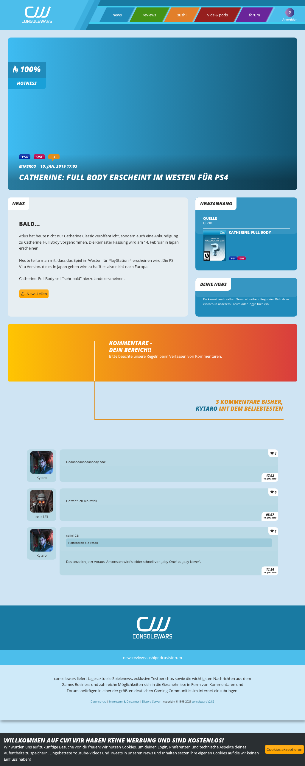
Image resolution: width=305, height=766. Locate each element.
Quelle (208, 223)
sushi (181, 15)
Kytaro (206, 408)
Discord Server (151, 701)
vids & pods (217, 15)
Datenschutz (98, 701)
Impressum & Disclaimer (124, 701)
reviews (149, 15)
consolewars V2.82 (203, 701)
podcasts (163, 657)
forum (254, 15)
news (117, 15)
